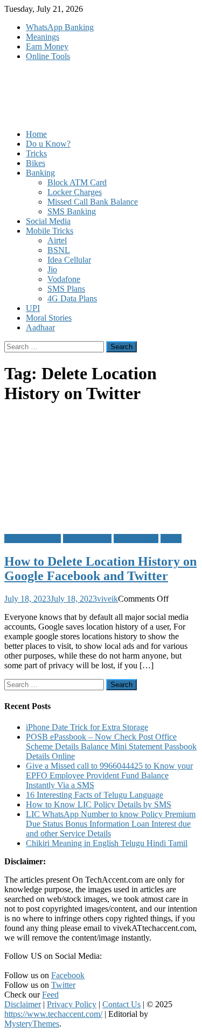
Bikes (35, 163)
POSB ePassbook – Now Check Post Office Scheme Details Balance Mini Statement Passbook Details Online (111, 746)
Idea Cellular (69, 259)
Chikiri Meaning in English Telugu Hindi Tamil (106, 843)
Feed (50, 994)
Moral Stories (49, 317)
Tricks (36, 153)
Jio (52, 269)
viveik (107, 598)
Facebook (68, 975)
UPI (33, 308)
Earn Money (47, 46)
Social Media (48, 221)
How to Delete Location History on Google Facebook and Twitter (100, 568)
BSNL (58, 250)
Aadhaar (40, 327)
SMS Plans (66, 288)
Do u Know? (48, 143)
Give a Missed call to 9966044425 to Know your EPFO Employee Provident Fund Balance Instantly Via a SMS (109, 775)
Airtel (57, 240)
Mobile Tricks (49, 230)
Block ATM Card (77, 182)
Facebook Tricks (32, 538)
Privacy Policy (71, 1004)
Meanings (42, 36)
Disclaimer (22, 1004)
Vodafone (63, 279)
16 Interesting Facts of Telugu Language (94, 794)
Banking (40, 172)
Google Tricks (87, 538)
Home (36, 134)
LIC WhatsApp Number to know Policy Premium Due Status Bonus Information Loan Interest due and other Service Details (111, 824)
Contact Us (121, 1004)
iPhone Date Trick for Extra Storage (87, 727)
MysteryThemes (31, 1023)
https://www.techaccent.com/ (53, 1013)
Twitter (63, 984)
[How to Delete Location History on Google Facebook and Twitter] (101, 470)
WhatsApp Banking (60, 27)
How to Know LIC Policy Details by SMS (98, 804)
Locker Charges (74, 192)
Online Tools (48, 56)
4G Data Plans (72, 298)
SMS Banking (71, 211)
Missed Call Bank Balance (92, 201)
